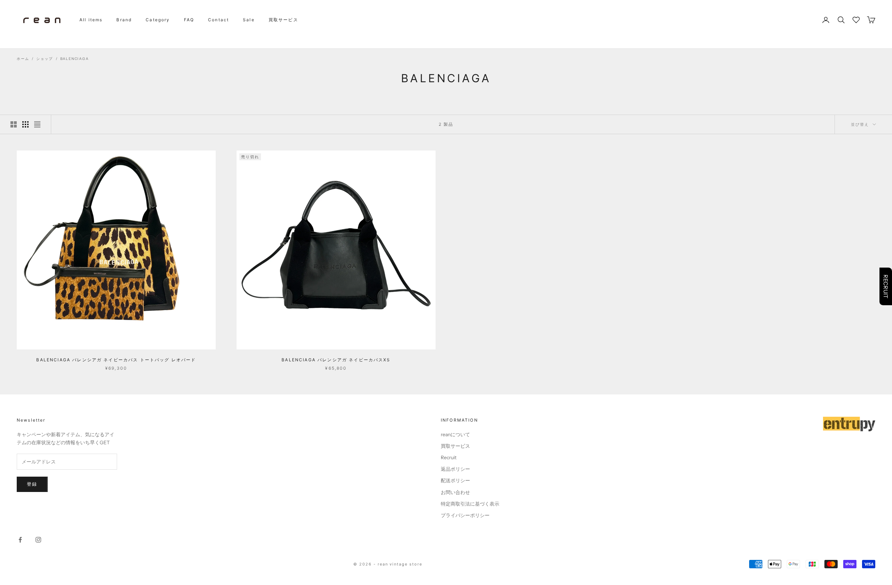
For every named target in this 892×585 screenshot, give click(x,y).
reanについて (455, 434)
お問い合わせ (455, 492)
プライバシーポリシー (465, 515)
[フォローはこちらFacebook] (20, 539)
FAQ (189, 19)
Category (158, 19)
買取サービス (283, 19)
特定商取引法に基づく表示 (470, 504)
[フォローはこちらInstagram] (38, 539)
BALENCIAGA (74, 58)
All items (90, 19)
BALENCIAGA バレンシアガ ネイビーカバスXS (336, 359)
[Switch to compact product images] (37, 124)
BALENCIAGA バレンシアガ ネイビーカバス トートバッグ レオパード (116, 359)
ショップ (44, 58)
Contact (218, 19)
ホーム (23, 58)
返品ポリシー (455, 469)
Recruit (448, 457)
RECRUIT (885, 286)
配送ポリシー (455, 480)
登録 (32, 484)
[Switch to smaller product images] (25, 124)
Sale (249, 19)
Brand (124, 19)
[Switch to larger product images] (13, 124)
